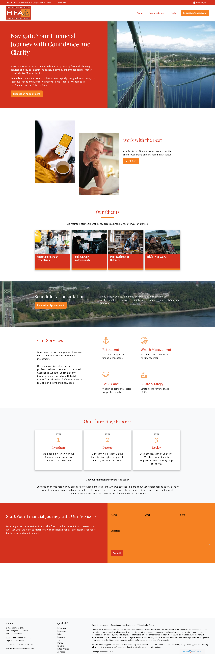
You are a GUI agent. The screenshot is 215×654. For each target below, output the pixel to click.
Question (115, 530)
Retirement (61, 628)
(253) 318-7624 (64, 2)
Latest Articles (63, 649)
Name (114, 514)
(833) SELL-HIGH (21, 630)
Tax (58, 640)
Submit (117, 553)
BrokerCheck (148, 625)
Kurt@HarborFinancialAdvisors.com (20, 648)
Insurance (61, 637)
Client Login (201, 2)
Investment (61, 631)
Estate (59, 634)
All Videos (61, 652)
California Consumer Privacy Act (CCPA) (174, 644)
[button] (140, 13)
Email (147, 514)
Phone (182, 514)
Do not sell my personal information (145, 647)
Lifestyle (60, 646)
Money (60, 643)
